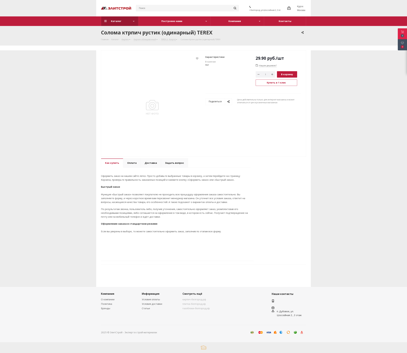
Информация (150, 293)
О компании (107, 299)
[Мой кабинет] (289, 8)
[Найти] (235, 8)
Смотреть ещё (192, 293)
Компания (107, 293)
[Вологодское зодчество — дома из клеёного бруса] (203, 347)
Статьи (146, 308)
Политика (106, 303)
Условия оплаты (151, 299)
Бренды (105, 308)
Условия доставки (152, 303)
